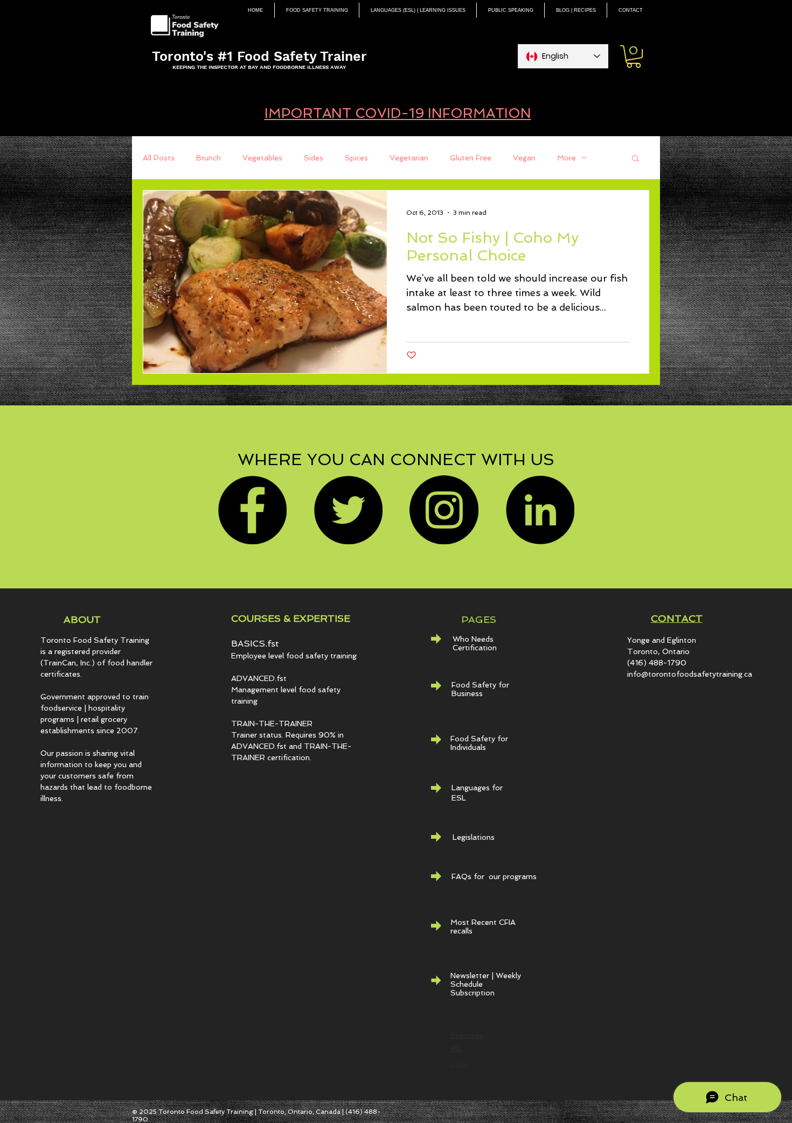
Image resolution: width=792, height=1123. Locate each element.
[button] (633, 56)
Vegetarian (409, 157)
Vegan (524, 157)
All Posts (159, 157)
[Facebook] (252, 509)
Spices (356, 157)
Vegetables (262, 157)
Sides (313, 157)
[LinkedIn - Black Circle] (539, 509)
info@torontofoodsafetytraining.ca (689, 674)
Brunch (208, 157)
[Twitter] (348, 509)
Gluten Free (470, 157)
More (566, 157)
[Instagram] (443, 509)
